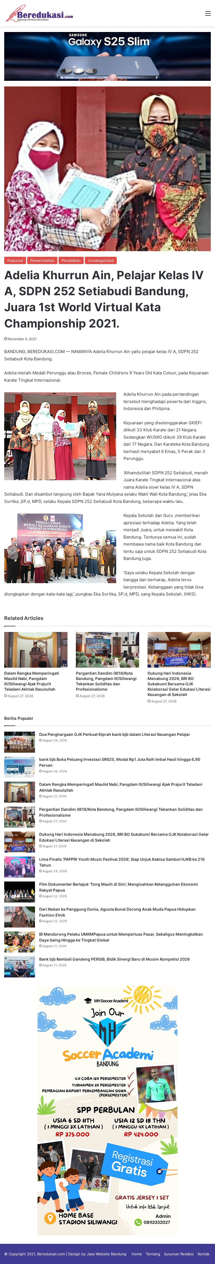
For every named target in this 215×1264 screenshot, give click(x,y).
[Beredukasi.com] (39, 13)
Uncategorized (101, 260)
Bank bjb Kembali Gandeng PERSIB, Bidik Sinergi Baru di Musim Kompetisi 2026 (114, 959)
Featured (15, 260)
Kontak (203, 1254)
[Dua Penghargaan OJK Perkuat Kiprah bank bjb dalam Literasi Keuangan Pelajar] (19, 742)
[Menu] (208, 15)
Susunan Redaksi (179, 1254)
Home (137, 1254)
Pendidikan (71, 260)
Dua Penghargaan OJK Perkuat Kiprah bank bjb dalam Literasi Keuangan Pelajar (114, 734)
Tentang (153, 1254)
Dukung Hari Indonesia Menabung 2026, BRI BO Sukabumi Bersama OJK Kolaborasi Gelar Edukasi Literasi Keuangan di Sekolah (179, 684)
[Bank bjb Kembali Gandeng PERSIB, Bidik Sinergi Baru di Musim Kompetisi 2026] (19, 966)
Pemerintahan (42, 260)
